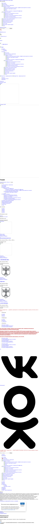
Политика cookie (5, 338)
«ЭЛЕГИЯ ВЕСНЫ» (4, 259)
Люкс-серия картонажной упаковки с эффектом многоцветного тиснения (18, 7)
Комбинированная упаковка (10, 69)
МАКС (1, 40)
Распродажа (7, 52)
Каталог (8, 182)
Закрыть (1, 492)
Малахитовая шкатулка (5, 238)
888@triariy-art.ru (3, 32)
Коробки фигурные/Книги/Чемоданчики (11, 191)
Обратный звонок (3, 27)
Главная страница (3, 182)
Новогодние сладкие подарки (10, 73)
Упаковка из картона (5, 187)
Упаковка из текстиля (8, 60)
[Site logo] (9, 103)
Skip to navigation (3, 0)
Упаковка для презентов (9, 70)
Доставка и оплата (7, 486)
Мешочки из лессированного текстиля (11, 13)
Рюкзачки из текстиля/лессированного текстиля (13, 15)
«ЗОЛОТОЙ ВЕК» (4, 303)
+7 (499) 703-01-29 (3, 36)
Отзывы (5, 50)
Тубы (6, 9)
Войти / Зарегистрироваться (7, 490)
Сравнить (3, 489)
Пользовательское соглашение (7, 341)
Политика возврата (5, 340)
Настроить (22, 506)
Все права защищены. (31, 450)
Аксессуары (4, 204)
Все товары (4, 185)
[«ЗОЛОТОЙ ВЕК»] (6, 298)
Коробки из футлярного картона (10, 8)
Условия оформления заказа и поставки (9, 339)
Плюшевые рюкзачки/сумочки (10, 16)
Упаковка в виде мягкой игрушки (11, 67)
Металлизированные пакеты (10, 68)
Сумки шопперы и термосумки (10, 53)
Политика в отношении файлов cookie (9, 509)
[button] (2, 277)
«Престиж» (2, 281)
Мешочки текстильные (9, 14)
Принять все (22, 503)
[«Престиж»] (6, 276)
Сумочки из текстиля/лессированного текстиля (13, 17)
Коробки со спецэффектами (9, 188)
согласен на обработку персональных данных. (26, 522)
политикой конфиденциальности (11, 522)
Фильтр (1, 215)
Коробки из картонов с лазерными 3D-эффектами (15, 59)
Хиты (6, 74)
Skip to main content (9, 0)
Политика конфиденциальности (7, 347)
